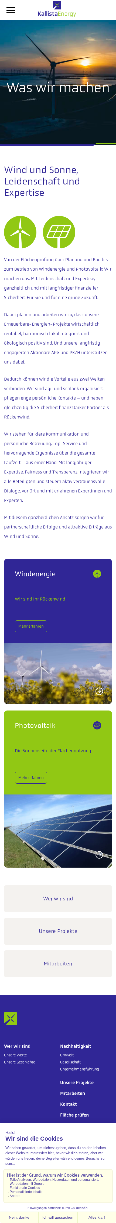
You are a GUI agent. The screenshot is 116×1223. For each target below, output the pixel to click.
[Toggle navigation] (10, 10)
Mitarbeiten (58, 963)
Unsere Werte (15, 1055)
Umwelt (67, 1055)
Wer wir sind (58, 898)
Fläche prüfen (74, 1115)
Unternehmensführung (79, 1069)
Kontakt (68, 1104)
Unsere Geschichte (19, 1062)
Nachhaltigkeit (75, 1046)
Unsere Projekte (58, 931)
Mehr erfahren (31, 626)
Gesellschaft (70, 1062)
